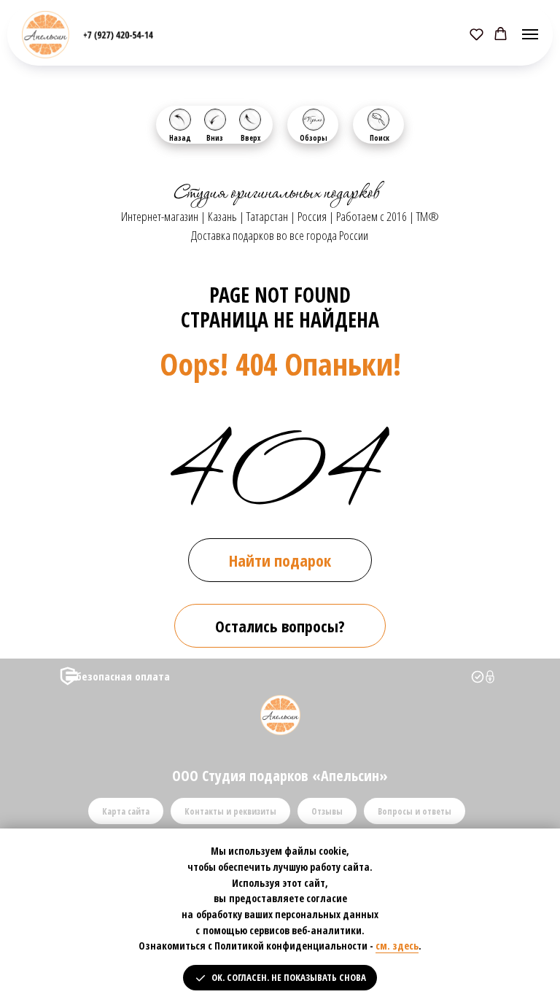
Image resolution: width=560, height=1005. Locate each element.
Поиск (379, 138)
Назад (180, 138)
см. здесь (397, 945)
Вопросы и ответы (414, 811)
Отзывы (327, 811)
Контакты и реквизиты (230, 811)
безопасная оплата (123, 676)
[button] (476, 34)
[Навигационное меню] (530, 34)
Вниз (214, 138)
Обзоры (313, 138)
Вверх (250, 138)
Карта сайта (125, 811)
